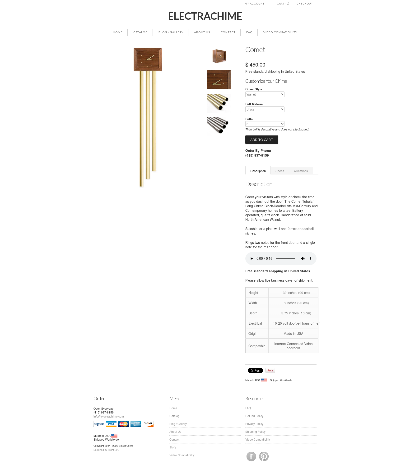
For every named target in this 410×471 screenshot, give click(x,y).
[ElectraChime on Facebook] (251, 461)
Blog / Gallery (170, 32)
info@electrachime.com (108, 416)
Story (172, 447)
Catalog (140, 32)
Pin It (270, 370)
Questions (301, 170)
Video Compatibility (280, 32)
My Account (255, 3)
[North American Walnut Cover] (219, 80)
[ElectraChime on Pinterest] (264, 461)
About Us (202, 32)
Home (118, 32)
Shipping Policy (255, 431)
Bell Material (254, 104)
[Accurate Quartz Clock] (219, 57)
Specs (279, 170)
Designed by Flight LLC (106, 450)
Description (258, 170)
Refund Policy (254, 416)
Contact (228, 32)
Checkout (305, 3)
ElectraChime (205, 16)
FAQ (249, 32)
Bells (249, 119)
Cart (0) (283, 3)
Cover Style (253, 89)
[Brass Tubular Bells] (219, 104)
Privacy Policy (254, 424)
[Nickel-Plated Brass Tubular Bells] (219, 127)
